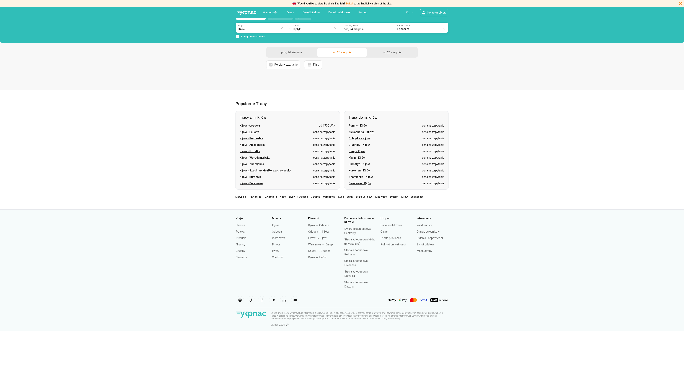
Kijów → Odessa (318, 225)
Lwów (275, 251)
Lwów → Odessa (298, 196)
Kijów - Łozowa (250, 125)
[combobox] (421, 27)
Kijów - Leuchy (249, 132)
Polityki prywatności (393, 244)
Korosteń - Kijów (359, 170)
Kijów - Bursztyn (250, 177)
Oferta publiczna (390, 238)
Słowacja (241, 257)
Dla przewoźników (428, 231)
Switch (349, 3)
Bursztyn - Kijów (359, 164)
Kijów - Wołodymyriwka (255, 157)
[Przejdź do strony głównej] (246, 13)
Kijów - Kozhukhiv (251, 138)
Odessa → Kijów (318, 231)
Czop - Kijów (357, 151)
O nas (290, 12)
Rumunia (241, 238)
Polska (240, 231)
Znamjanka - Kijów (361, 177)
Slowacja (240, 196)
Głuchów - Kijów (359, 145)
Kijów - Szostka (250, 151)
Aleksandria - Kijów (361, 132)
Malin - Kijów (357, 157)
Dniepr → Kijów (399, 196)
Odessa (277, 231)
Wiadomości (270, 12)
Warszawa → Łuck (333, 196)
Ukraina (315, 196)
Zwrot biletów (311, 12)
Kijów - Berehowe (251, 183)
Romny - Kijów (358, 125)
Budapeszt (417, 196)
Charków (277, 257)
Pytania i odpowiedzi (430, 238)
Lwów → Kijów (317, 238)
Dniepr (276, 244)
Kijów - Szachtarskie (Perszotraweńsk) (265, 170)
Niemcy (240, 244)
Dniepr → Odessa (319, 251)
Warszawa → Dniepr (321, 244)
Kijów (283, 196)
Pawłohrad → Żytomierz (263, 196)
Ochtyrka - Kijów (359, 138)
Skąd (240, 25)
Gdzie (296, 25)
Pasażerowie (403, 25)
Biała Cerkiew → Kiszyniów (371, 196)
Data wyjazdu (351, 25)
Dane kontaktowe (339, 12)
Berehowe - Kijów (360, 183)
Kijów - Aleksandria (252, 145)
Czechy (240, 251)
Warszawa (278, 238)
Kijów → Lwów (317, 257)
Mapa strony (424, 251)
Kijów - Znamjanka (252, 164)
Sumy (350, 196)
